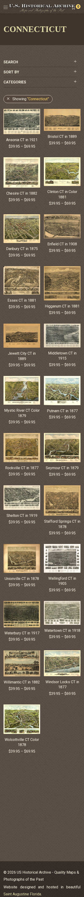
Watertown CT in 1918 (62, 630)
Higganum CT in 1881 (62, 306)
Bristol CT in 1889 (62, 136)
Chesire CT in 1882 (21, 193)
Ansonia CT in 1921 (22, 140)
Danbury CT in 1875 (22, 249)
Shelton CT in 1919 (22, 515)
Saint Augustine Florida (22, 894)
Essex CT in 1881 (21, 300)
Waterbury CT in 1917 (21, 633)
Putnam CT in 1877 (62, 411)
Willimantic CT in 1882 (22, 682)
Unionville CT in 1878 (22, 578)
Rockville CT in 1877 (21, 468)
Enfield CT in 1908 (62, 244)
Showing (30, 99)
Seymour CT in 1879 (62, 468)
